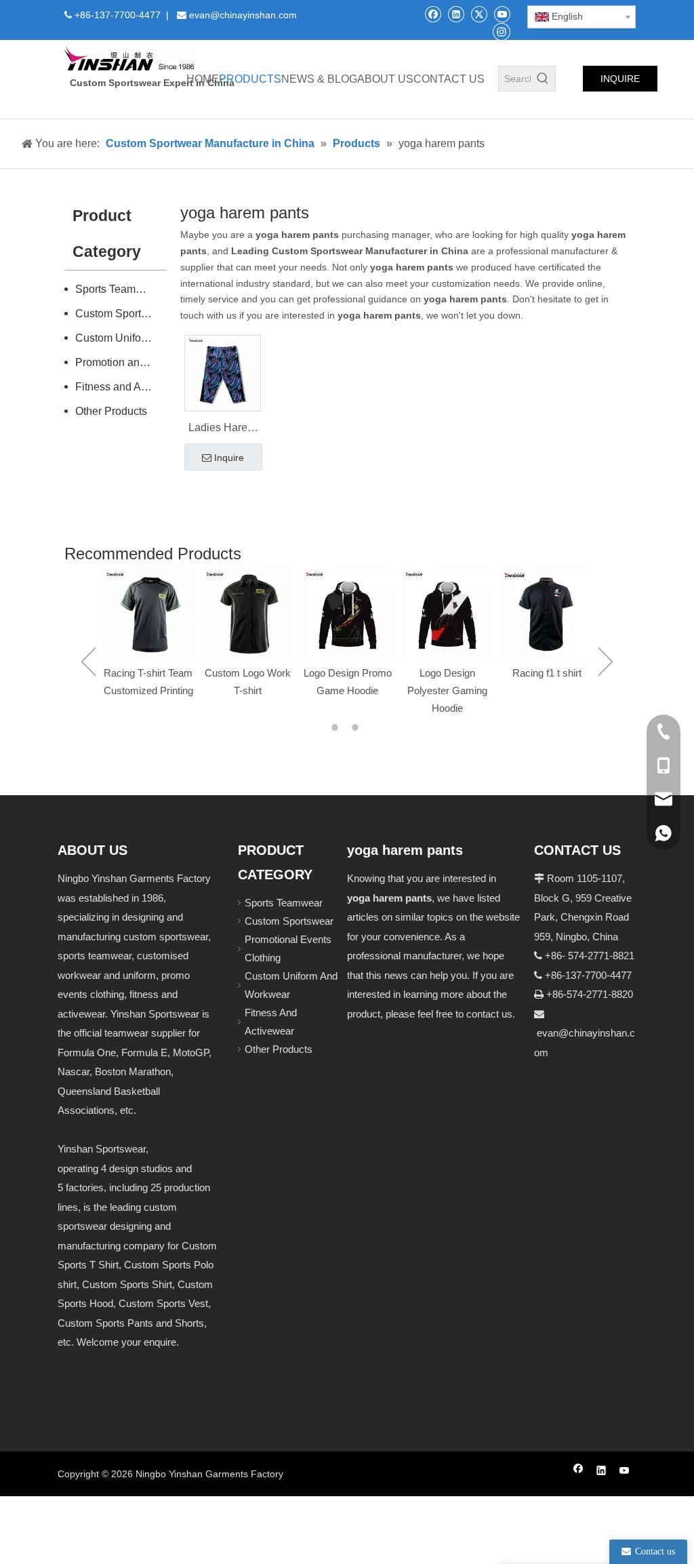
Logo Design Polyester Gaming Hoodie (425, 690)
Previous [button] (88, 661)
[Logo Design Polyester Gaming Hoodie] (425, 614)
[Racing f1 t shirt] (524, 614)
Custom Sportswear (121, 313)
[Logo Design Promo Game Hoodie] (325, 614)
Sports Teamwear (117, 289)
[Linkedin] (455, 13)
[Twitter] (478, 13)
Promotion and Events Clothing (121, 362)
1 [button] (337, 727)
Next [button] (605, 661)
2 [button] (357, 727)
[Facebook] (432, 13)
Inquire (229, 457)
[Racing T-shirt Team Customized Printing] (126, 614)
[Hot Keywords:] (543, 78)
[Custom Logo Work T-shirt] (226, 614)
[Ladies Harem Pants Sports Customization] (222, 372)
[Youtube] (501, 13)
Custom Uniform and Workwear (121, 338)
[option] (126, 634)
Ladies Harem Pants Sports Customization (222, 429)
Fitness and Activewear (121, 387)
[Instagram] (501, 31)
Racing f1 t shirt (524, 673)
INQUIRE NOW (620, 82)
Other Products (111, 411)
